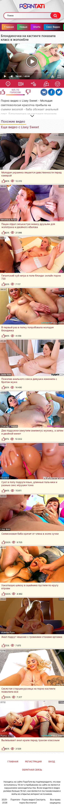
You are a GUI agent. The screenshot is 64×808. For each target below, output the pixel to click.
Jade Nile (6, 374)
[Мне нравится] (2, 92)
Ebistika (5, 477)
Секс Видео (53, 26)
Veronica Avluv (9, 219)
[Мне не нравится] (28, 92)
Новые (23, 26)
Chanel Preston (9, 426)
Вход (51, 761)
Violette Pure (8, 632)
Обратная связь (32, 769)
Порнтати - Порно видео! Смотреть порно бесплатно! (28, 801)
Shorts (36, 26)
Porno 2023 (7, 735)
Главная (9, 26)
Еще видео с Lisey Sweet (20, 127)
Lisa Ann (5, 529)
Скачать (52, 76)
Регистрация (33, 761)
